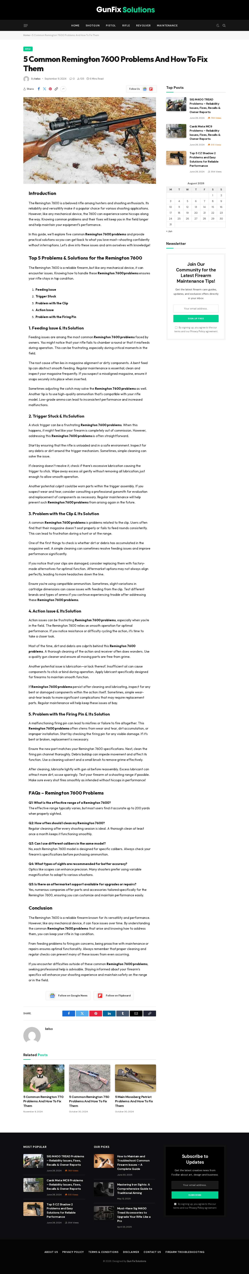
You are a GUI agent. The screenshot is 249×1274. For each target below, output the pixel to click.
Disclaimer (131, 1252)
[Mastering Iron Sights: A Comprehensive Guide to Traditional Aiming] (104, 1189)
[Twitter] (10, 211)
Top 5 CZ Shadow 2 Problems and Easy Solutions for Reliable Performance (204, 159)
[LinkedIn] (10, 220)
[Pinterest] (10, 229)
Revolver (143, 25)
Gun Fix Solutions (136, 1261)
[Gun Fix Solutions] (124, 10)
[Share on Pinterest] (50, 89)
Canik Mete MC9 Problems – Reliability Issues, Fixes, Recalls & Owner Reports (205, 132)
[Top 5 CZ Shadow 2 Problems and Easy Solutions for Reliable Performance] (176, 158)
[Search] (224, 25)
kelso (37, 78)
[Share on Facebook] (38, 89)
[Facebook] (10, 201)
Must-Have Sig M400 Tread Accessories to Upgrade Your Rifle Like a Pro (134, 1214)
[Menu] (26, 25)
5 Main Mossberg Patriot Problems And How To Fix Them (134, 1101)
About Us (51, 1252)
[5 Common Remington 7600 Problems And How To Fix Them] (89, 140)
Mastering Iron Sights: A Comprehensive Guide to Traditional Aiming (134, 1189)
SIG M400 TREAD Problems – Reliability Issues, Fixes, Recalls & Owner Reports (205, 106)
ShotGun (93, 25)
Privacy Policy (197, 331)
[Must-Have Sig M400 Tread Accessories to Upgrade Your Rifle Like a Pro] (104, 1213)
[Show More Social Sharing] (63, 89)
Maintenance (167, 25)
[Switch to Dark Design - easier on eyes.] (217, 25)
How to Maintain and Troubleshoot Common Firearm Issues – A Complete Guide (133, 1162)
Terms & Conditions (103, 1252)
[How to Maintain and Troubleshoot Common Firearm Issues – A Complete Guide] (104, 1161)
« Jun (169, 231)
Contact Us (152, 1252)
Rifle (126, 25)
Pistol (111, 25)
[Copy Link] (56, 89)
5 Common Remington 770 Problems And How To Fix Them (43, 1101)
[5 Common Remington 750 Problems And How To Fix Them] (89, 1078)
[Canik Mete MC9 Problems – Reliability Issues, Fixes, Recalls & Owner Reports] (176, 131)
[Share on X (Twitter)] (44, 89)
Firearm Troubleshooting (185, 1252)
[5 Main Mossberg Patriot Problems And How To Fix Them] (135, 1078)
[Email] (10, 238)
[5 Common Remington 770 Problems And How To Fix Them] (43, 1078)
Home (75, 25)
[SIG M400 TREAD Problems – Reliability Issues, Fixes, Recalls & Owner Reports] (176, 104)
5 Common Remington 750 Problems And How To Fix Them (89, 1101)
